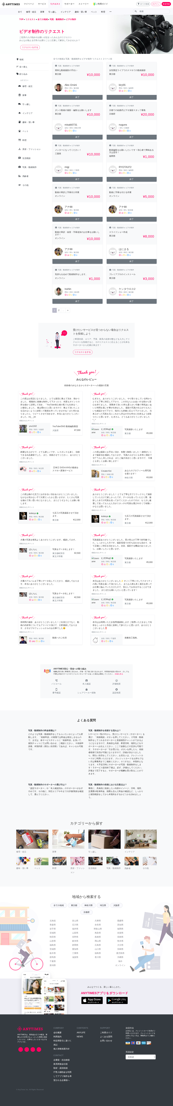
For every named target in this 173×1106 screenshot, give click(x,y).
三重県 (75, 953)
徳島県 (98, 953)
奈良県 (98, 925)
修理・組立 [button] (31, 12)
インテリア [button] (66, 12)
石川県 (75, 925)
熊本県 (120, 941)
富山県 (75, 921)
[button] (143, 4)
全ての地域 (59, 905)
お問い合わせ (106, 1041)
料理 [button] (103, 12)
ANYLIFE (81, 1032)
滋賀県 (75, 957)
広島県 (98, 945)
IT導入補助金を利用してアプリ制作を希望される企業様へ (62, 1076)
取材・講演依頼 (60, 1068)
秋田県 (53, 937)
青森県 (53, 925)
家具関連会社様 (60, 1064)
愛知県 (75, 949)
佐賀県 (120, 933)
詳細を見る (119, 674)
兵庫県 (98, 921)
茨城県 (53, 949)
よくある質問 (106, 1037)
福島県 (53, 945)
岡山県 (98, 941)
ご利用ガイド (106, 1032)
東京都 (74, 905)
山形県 (53, 941)
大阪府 (116, 905)
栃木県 (53, 953)
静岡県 (75, 945)
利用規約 (57, 1037)
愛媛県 (120, 921)
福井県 (75, 929)
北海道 (53, 921)
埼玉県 (103, 905)
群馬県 (53, 957)
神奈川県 (88, 905)
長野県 (75, 937)
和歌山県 (98, 929)
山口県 (98, 949)
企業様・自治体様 (61, 1060)
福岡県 (120, 929)
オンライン (120, 965)
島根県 (98, 937)
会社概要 (57, 1032)
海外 (120, 961)
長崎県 (120, 937)
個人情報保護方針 (61, 1049)
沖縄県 (120, 957)
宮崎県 (120, 949)
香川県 (98, 957)
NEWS (80, 1037)
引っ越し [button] (52, 12)
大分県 (120, 945)
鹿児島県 (120, 953)
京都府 (86, 912)
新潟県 (53, 965)
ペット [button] (94, 12)
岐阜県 (75, 941)
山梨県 (75, 933)
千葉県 (53, 961)
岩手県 (53, 929)
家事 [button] (42, 12)
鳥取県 (98, 933)
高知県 (120, 925)
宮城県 (53, 933)
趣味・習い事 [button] (81, 12)
